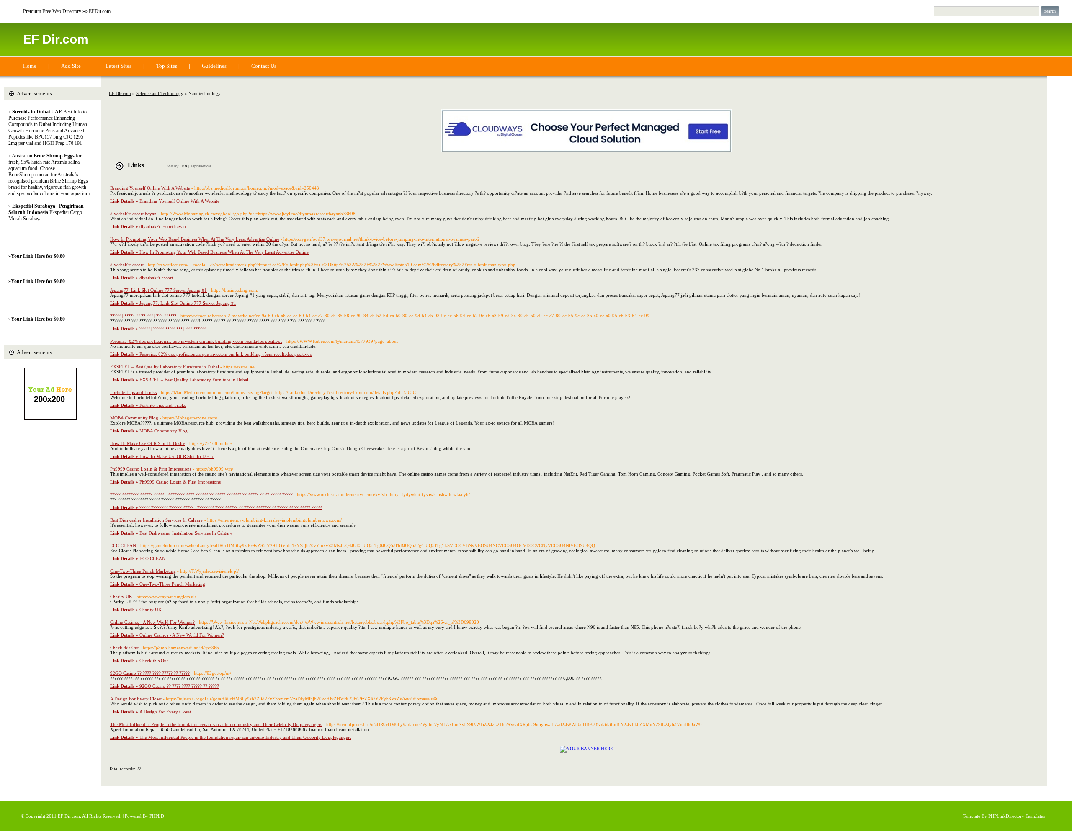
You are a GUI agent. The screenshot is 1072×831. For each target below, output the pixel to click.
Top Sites (166, 66)
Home (29, 66)
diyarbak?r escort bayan (133, 213)
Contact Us (263, 66)
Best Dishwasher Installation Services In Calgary (156, 519)
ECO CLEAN (123, 545)
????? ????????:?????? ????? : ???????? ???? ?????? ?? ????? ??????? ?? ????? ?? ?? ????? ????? (201, 494)
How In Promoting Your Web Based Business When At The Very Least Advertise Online (194, 239)
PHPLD (156, 815)
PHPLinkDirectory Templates (1016, 815)
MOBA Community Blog (134, 417)
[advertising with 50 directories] (586, 748)
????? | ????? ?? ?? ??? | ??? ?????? (143, 315)
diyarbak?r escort (127, 264)
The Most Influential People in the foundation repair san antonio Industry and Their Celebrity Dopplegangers (216, 724)
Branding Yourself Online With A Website (150, 187)
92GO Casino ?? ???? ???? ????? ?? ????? (150, 673)
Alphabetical (200, 166)
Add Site (71, 66)
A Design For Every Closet (136, 698)
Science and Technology (159, 93)
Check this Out (124, 647)
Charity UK (121, 596)
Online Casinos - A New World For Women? (152, 622)
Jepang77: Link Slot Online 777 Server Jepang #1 (158, 290)
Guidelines (214, 66)
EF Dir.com (55, 39)
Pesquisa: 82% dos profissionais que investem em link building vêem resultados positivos (196, 341)
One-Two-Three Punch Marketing (143, 571)
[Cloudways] (586, 150)
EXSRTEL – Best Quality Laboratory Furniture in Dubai (164, 366)
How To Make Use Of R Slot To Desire (147, 443)
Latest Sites (118, 66)
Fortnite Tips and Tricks (133, 392)
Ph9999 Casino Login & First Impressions (150, 468)
